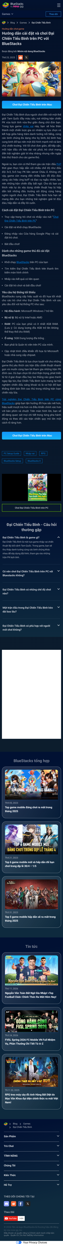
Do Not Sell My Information (32, 1235)
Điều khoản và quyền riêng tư (16, 1233)
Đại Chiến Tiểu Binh (41, 22)
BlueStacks (22, 262)
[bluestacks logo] (13, 5)
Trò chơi (9, 1146)
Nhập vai (30, 453)
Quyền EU (14, 1235)
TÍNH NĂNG (11, 1155)
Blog (12, 22)
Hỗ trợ (8, 1184)
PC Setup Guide (11, 453)
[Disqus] (31, 694)
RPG (43, 453)
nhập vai (28, 126)
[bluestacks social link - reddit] (13, 1203)
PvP (59, 164)
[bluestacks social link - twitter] (27, 1203)
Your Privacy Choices (35, 1242)
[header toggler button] (58, 5)
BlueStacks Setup (12, 461)
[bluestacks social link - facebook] (20, 1203)
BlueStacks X (34, 461)
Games (23, 22)
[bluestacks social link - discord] (6, 1203)
